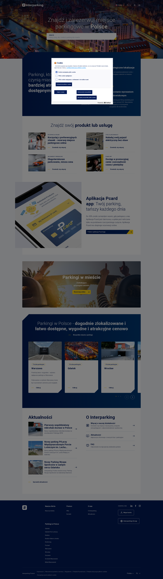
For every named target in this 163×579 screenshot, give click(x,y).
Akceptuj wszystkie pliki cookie (87, 97)
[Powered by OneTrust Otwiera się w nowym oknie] (105, 103)
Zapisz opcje (60, 92)
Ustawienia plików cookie (64, 84)
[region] (82, 81)
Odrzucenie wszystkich (84, 92)
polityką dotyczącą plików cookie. (76, 68)
